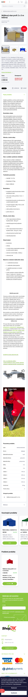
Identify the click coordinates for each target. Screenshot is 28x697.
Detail (10, 542)
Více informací (17, 684)
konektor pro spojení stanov (9, 332)
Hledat (24, 6)
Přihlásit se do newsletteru (9, 617)
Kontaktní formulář (9, 648)
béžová (23, 451)
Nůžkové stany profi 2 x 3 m (13, 497)
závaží (18, 332)
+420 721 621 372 (9, 642)
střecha (20, 330)
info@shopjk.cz (8, 639)
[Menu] (26, 2)
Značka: (4, 22)
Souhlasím (14, 693)
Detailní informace (6, 72)
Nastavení (14, 688)
